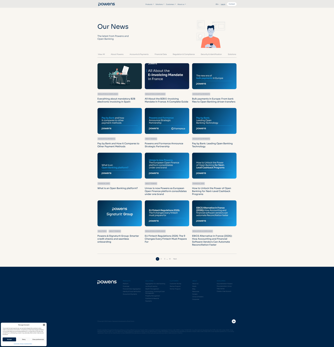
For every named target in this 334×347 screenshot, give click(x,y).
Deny (23, 339)
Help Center (221, 288)
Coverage (126, 286)
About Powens (117, 54)
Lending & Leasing (151, 286)
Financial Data (161, 54)
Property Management (152, 296)
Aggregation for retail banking (155, 283)
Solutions (159, 4)
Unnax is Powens (197, 296)
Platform (125, 283)
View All (101, 54)
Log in (223, 4)
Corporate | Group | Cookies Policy (23, 343)
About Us (195, 283)
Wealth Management (152, 289)
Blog (193, 289)
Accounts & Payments (139, 54)
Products (149, 4)
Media (194, 286)
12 (170, 259)
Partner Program (175, 289)
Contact (232, 4)
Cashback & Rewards (152, 298)
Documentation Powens (224, 283)
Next (175, 259)
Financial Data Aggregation (132, 289)
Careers (194, 294)
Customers (170, 4)
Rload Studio (130, 321)
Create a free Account (224, 291)
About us (181, 4)
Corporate (195, 299)
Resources (195, 291)
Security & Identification (211, 54)
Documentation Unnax (224, 286)
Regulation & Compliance (184, 54)
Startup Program (175, 286)
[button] (44, 325)
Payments (148, 301)
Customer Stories (175, 283)
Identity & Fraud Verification (132, 291)
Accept (9, 339)
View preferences (38, 339)
